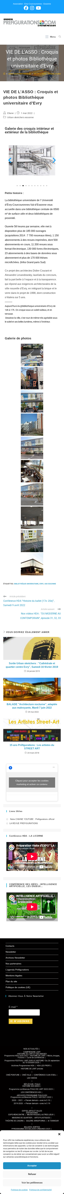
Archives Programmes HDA (22, 1066)
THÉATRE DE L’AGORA (14, 1121)
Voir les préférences (32, 1182)
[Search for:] (58, 37)
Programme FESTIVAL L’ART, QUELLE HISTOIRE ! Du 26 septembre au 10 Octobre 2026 (32, 1062)
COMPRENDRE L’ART (32, 1052)
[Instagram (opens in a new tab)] (32, 8)
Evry (41, 584)
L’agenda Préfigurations (17, 969)
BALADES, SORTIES (32, 1127)
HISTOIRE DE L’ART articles (32, 1069)
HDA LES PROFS (43, 1066)
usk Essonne (50, 584)
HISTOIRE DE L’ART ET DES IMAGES (32, 1054)
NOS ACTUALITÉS (30, 1049)
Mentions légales (14, 975)
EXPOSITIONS (32, 1113)
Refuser (32, 1174)
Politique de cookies (19, 1190)
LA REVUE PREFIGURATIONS (23, 823)
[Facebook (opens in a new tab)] (26, 8)
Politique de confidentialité (40, 1190)
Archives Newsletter (15, 957)
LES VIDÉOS (32, 1078)
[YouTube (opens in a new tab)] (38, 8)
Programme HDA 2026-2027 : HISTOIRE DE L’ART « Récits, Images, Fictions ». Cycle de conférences (32, 1057)
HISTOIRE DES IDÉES (31, 1086)
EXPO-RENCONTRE (16, 1115)
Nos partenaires (13, 963)
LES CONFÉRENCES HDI (31, 1092)
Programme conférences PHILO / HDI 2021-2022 (31, 1097)
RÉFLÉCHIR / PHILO (32, 1084)
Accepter (32, 1165)
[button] (59, 1134)
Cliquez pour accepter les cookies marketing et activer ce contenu (31, 782)
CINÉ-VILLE (26, 1075)
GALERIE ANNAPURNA (35, 1121)
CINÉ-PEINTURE (12, 1075)
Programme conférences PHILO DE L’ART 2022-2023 (31, 1089)
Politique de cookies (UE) (18, 987)
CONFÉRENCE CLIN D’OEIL (45, 1075)
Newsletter (11, 952)
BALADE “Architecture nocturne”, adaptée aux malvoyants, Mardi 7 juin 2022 (32, 706)
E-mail (13, 1007)
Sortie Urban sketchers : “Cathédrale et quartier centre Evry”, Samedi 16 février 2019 (32, 665)
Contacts (10, 946)
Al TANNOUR (53, 1121)
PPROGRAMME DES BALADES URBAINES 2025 (30, 1129)
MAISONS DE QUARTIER (22, 1118)
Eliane (10, 113)
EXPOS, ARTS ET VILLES (32, 1111)
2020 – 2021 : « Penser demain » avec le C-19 (31, 1100)
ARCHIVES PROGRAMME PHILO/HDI (32, 1095)
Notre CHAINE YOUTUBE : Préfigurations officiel (31, 819)
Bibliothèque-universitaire (26, 584)
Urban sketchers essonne (20, 117)
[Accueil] (4, 74)
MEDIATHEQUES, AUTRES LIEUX (40, 1115)
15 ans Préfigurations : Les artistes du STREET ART (32, 747)
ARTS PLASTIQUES (42, 1118)
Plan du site (11, 981)
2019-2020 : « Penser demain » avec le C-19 (32, 1103)
